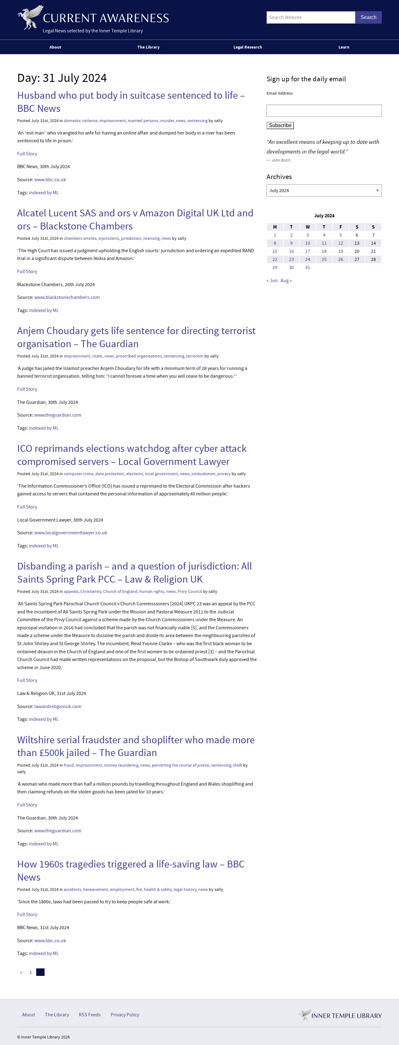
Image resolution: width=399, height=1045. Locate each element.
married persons (143, 121)
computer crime (79, 474)
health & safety (158, 889)
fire (139, 889)
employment (122, 889)
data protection (109, 474)
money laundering (121, 765)
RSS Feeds (90, 1015)
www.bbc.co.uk (50, 180)
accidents (72, 889)
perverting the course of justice (180, 765)
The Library (148, 47)
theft (237, 765)
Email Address (280, 93)
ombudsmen (203, 474)
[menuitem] (57, 47)
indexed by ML (44, 193)
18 (324, 251)
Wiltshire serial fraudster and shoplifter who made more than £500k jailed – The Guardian (136, 746)
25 (324, 259)
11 (324, 243)
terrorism (195, 356)
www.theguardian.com (57, 415)
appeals (71, 591)
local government (161, 474)
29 (274, 267)
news (180, 121)
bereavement (95, 889)
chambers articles (80, 238)
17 (307, 251)
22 (274, 259)
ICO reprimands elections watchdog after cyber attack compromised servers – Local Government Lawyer (132, 455)
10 (307, 243)
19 (340, 251)
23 (291, 259)
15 (274, 251)
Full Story (27, 154)
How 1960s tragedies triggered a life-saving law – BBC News (131, 870)
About (55, 47)
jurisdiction (131, 238)
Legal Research (247, 47)
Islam (97, 356)
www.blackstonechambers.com (67, 297)
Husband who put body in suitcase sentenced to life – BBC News (131, 102)
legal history (185, 889)
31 (307, 267)
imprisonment (112, 121)
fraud (69, 765)
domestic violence (81, 121)
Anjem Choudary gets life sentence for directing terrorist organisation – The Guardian (136, 337)
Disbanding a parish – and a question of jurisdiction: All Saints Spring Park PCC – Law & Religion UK (134, 572)
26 (340, 259)
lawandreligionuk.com (57, 706)
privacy (224, 474)
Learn (344, 47)
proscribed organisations (139, 356)
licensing (151, 238)
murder (167, 121)
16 (291, 251)
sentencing (197, 121)
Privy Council (190, 591)
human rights (151, 591)
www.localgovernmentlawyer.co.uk (70, 533)
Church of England (120, 591)
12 (340, 243)
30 (291, 267)
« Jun (272, 280)
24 (307, 259)
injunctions (109, 238)
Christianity (90, 591)
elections (134, 474)
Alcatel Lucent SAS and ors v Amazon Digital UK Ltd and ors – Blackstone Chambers (135, 219)
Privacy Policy (125, 1015)
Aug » (286, 280)
